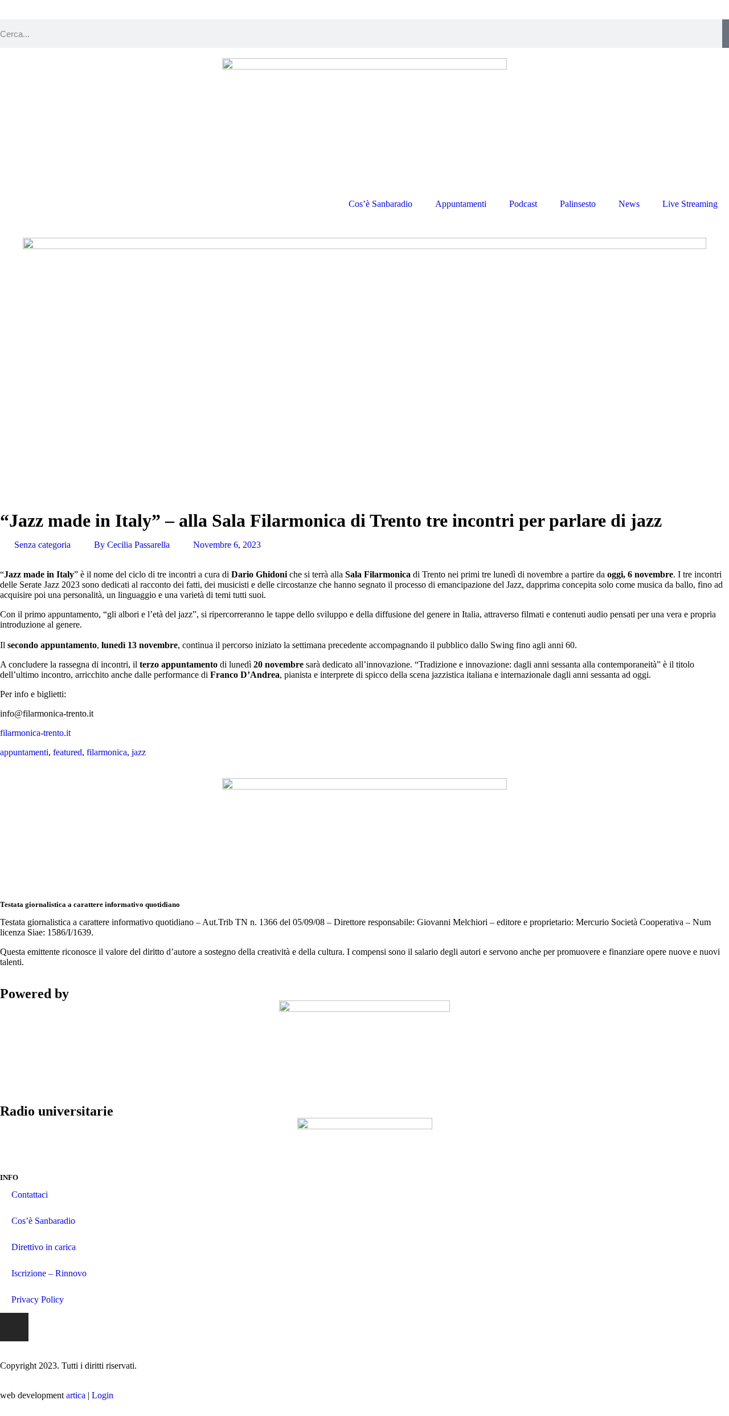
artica (75, 1395)
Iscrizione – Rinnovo (49, 1273)
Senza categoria (42, 545)
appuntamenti (24, 752)
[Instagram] (14, 1327)
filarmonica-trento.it (35, 733)
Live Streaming (690, 204)
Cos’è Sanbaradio (380, 204)
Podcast (523, 204)
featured (67, 752)
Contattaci (29, 1194)
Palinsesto (578, 204)
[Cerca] (725, 33)
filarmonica (107, 752)
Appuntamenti (460, 204)
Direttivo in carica (43, 1247)
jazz (139, 752)
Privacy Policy (37, 1299)
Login (102, 1395)
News (629, 204)
